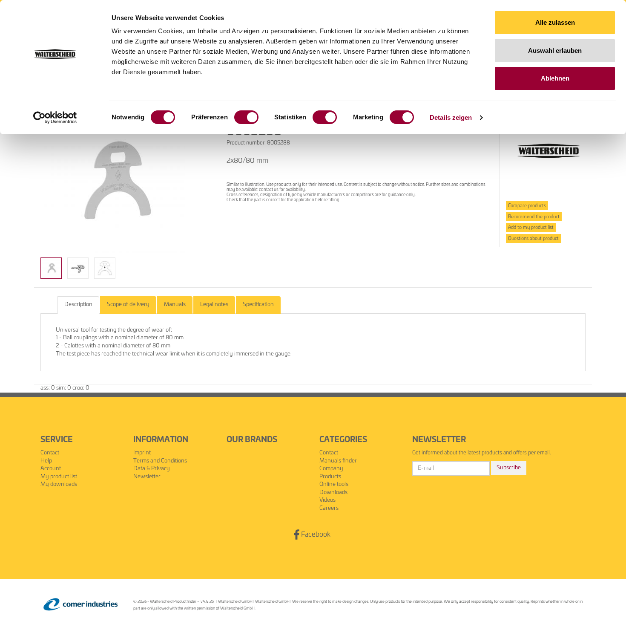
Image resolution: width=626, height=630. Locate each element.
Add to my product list (531, 227)
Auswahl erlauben (555, 50)
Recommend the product (534, 216)
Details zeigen (451, 117)
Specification (258, 304)
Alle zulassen (555, 22)
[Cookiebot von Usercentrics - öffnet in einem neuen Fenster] (55, 117)
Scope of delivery (128, 304)
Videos (327, 500)
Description (78, 304)
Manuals (175, 304)
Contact (49, 453)
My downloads (58, 484)
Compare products (527, 205)
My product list (58, 477)
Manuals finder (338, 461)
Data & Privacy (151, 468)
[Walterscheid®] (548, 151)
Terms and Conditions (160, 461)
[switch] (246, 117)
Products (330, 477)
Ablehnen (555, 78)
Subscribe (509, 468)
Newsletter (147, 477)
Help (46, 461)
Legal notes (214, 304)
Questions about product (533, 238)
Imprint (142, 453)
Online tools (333, 484)
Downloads (333, 492)
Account (50, 468)
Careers (329, 508)
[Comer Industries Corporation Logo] (80, 604)
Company (331, 468)
